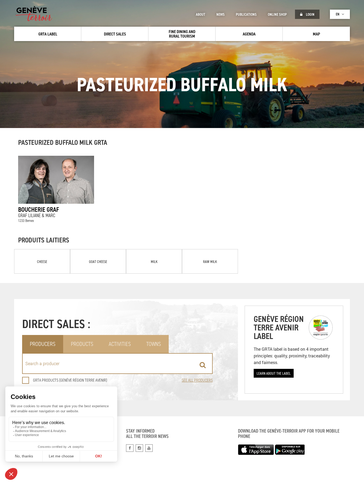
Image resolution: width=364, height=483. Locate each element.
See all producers (197, 380)
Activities (120, 344)
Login (309, 14)
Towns (153, 344)
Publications (246, 14)
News (220, 14)
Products (82, 344)
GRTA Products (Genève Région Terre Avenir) (70, 380)
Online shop (277, 14)
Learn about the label (274, 373)
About (200, 14)
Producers (42, 344)
